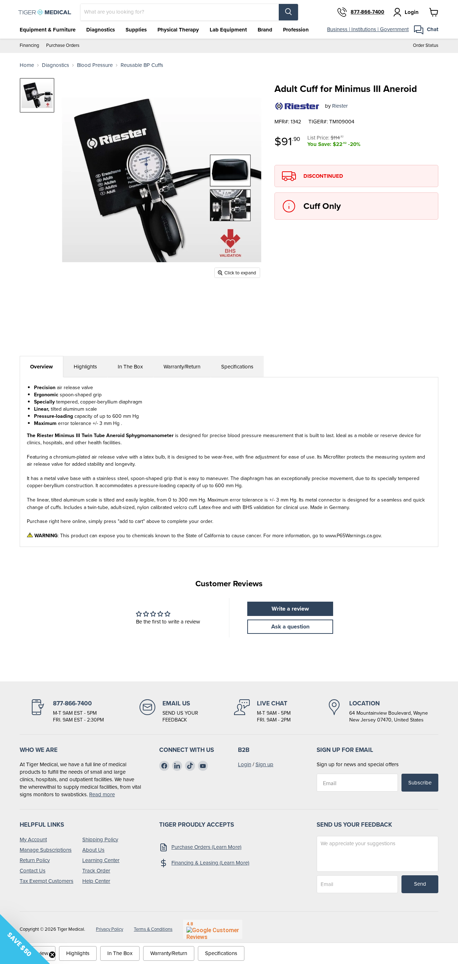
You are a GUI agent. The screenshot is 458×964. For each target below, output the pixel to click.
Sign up (264, 764)
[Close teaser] (52, 954)
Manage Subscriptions (46, 850)
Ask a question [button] (290, 626)
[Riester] (297, 106)
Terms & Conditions (153, 929)
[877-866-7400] (67, 711)
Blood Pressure (95, 65)
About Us (93, 850)
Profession (296, 30)
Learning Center (101, 860)
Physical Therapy (178, 30)
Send (420, 884)
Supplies (136, 30)
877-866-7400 (367, 12)
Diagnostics (100, 30)
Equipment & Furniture (47, 30)
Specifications (237, 367)
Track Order (96, 871)
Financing (29, 45)
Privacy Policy (109, 929)
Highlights (85, 367)
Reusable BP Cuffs (142, 65)
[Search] (288, 12)
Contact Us (32, 871)
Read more (102, 794)
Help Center (96, 881)
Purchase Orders (62, 45)
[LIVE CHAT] (262, 711)
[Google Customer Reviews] (212, 929)
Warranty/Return (182, 367)
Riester (340, 106)
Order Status (425, 45)
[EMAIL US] (169, 711)
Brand (265, 30)
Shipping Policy (100, 839)
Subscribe (420, 783)
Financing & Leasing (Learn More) (210, 863)
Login (244, 764)
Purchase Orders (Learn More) (206, 847)
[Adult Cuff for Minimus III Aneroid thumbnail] (37, 95)
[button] (25, 939)
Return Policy (35, 860)
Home (27, 65)
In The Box (130, 367)
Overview (41, 367)
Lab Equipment (228, 30)
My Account (33, 839)
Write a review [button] (290, 609)
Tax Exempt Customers (46, 881)
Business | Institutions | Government (368, 29)
